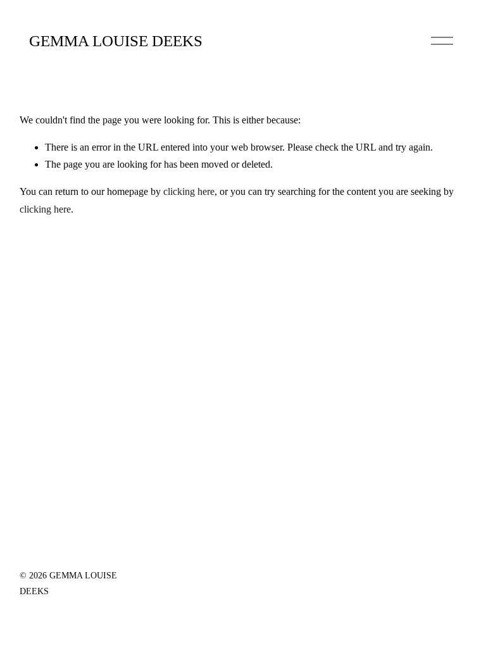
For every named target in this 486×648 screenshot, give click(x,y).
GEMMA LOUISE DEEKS (115, 40)
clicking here (189, 191)
